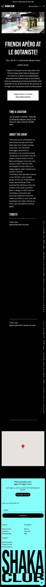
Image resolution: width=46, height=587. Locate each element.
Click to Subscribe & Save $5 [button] (23, 2)
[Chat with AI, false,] (42, 583)
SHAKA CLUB (9, 6)
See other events (23, 97)
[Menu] (44, 6)
